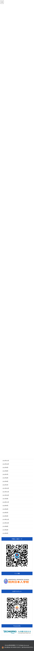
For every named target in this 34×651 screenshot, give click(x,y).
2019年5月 (5, 533)
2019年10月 (6, 523)
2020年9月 (5, 505)
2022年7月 (5, 474)
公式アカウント (17, 591)
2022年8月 (5, 471)
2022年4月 (5, 481)
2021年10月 (6, 495)
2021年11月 (6, 491)
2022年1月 (5, 484)
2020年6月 (5, 509)
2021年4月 (5, 498)
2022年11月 (6, 460)
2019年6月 (5, 530)
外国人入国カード (17, 539)
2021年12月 (6, 488)
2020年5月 (5, 512)
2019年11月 (6, 519)
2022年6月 (5, 478)
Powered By (17, 626)
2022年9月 (5, 467)
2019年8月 (5, 526)
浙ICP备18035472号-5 (27, 647)
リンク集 (17, 573)
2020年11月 (6, 502)
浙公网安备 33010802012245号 (12, 647)
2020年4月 (5, 516)
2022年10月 (6, 464)
